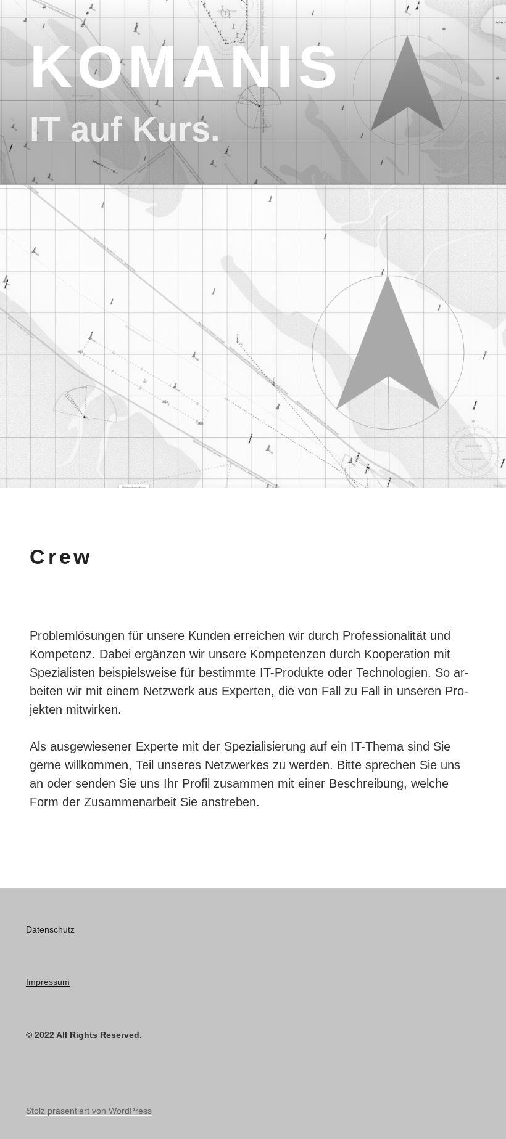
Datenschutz (50, 929)
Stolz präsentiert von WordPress (89, 1111)
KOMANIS (186, 66)
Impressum (48, 982)
